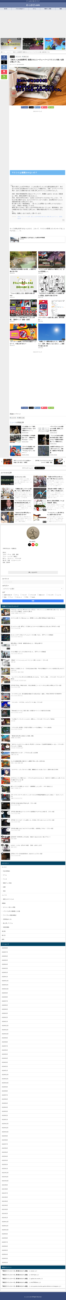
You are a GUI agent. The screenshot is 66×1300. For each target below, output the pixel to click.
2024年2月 (5, 1066)
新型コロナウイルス (8, 899)
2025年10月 (5, 988)
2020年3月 (5, 1258)
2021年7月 (5, 1193)
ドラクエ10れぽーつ (20, 8)
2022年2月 (5, 1164)
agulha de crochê (35, 1278)
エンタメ (4, 867)
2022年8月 (5, 1140)
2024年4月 (5, 1058)
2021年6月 (5, 1197)
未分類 (4, 931)
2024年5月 (5, 1054)
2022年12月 (5, 1123)
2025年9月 (5, 993)
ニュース (12, 56)
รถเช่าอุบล (33, 1274)
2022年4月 (5, 1156)
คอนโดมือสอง (34, 1282)
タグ (3, 592)
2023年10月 (5, 1082)
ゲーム (34, 8)
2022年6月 (5, 1148)
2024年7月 (5, 1046)
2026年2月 (5, 972)
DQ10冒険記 (6, 871)
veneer (32, 1271)
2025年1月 (5, 1021)
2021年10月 (5, 1180)
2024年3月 (5, 1062)
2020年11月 (5, 1225)
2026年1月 (5, 976)
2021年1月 (5, 1217)
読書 (61, 8)
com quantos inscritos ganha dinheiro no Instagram (45, 1286)
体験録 (4, 903)
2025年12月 (5, 980)
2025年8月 (5, 997)
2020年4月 (5, 1254)
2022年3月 (5, 1160)
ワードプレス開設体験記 (9, 915)
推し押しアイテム (8, 923)
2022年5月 (5, 1152)
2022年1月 (5, 1168)
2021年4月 (5, 1205)
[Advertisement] (33, 24)
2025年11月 (5, 984)
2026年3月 (5, 968)
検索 (33, 601)
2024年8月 (5, 1042)
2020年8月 (5, 1238)
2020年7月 (5, 1242)
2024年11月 (5, 1029)
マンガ (5, 879)
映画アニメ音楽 (48, 8)
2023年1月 (5, 1119)
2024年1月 (5, 1070)
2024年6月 (5, 1050)
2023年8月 (5, 1091)
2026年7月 (5, 952)
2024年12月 (5, 1025)
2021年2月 (5, 1213)
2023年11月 (5, 1078)
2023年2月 (5, 1115)
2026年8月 (5, 948)
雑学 (3, 939)
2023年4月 (5, 1107)
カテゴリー (5, 585)
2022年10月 (5, 1131)
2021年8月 (5, 1189)
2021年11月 (5, 1176)
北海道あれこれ (7, 919)
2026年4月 (5, 964)
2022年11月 (5, 1127)
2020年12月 (5, 1221)
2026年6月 (5, 956)
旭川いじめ (26, 56)
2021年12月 (5, 1172)
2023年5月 (5, 1103)
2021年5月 (5, 1201)
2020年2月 (5, 1262)
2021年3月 (5, 1209)
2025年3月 (5, 1013)
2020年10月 (5, 1229)
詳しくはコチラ (33, 572)
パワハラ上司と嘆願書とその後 (11, 911)
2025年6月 (5, 1005)
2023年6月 (5, 1099)
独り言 (5, 8)
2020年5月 (5, 1250)
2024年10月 (5, 1033)
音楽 (4, 891)
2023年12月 (5, 1074)
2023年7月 (5, 1095)
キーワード (5, 578)
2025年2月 (5, 1017)
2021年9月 (5, 1185)
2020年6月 (5, 1246)
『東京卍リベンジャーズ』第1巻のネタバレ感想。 (15, 1271)
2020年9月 (5, 1233)
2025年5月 (5, 1009)
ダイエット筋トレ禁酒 (9, 907)
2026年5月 (5, 960)
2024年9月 (5, 1037)
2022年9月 (5, 1136)
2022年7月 (5, 1144)
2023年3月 (5, 1111)
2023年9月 (5, 1087)
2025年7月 (5, 1001)
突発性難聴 (6, 927)
